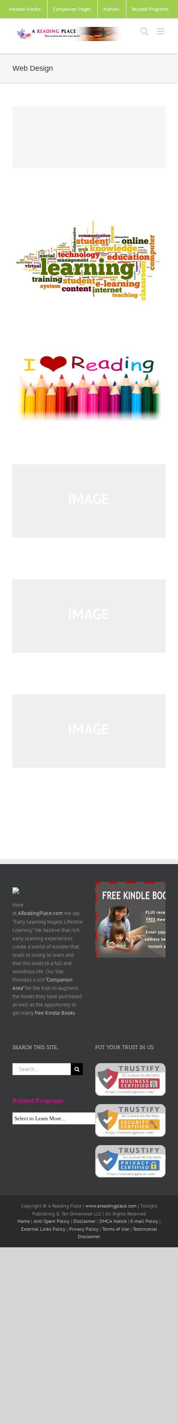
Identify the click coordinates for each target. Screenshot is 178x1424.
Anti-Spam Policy (52, 1221)
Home (23, 1221)
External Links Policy (43, 1229)
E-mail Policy (144, 1221)
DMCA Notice (113, 1221)
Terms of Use (115, 1229)
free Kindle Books (55, 1012)
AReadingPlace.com (40, 913)
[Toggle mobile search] (144, 31)
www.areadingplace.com (111, 1206)
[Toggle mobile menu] (161, 31)
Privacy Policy (84, 1229)
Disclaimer (84, 1221)
